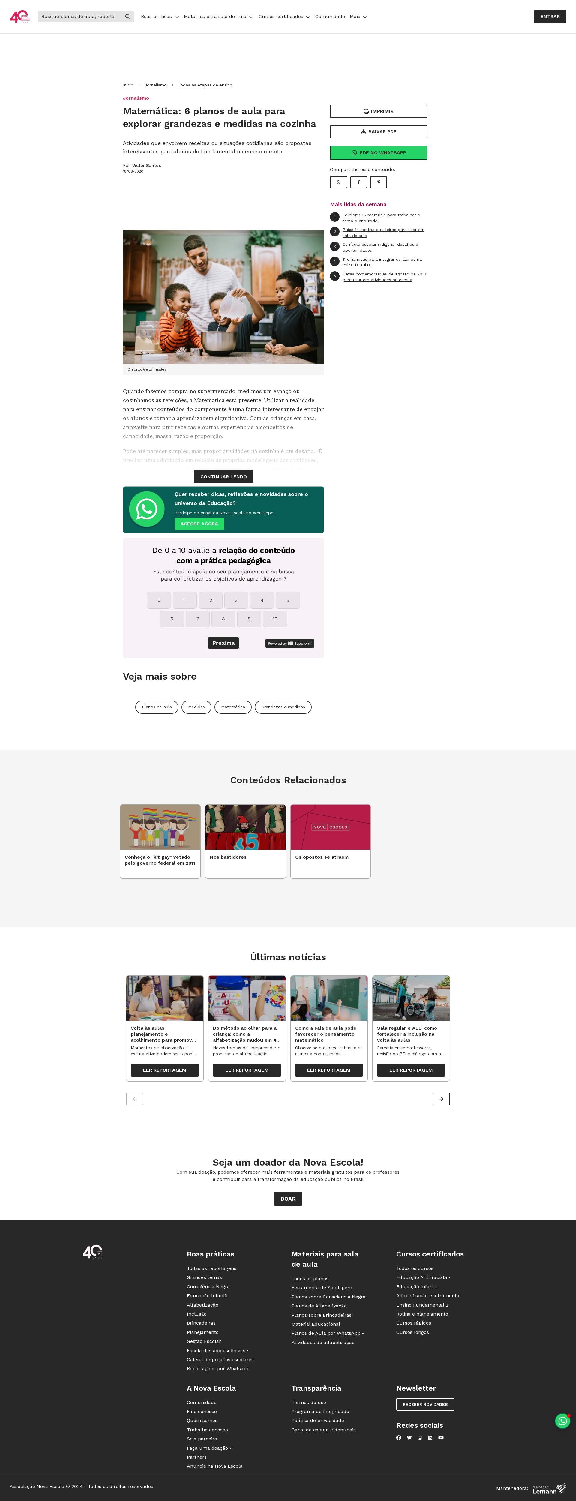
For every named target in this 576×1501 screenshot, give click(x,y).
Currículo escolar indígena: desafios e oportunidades (376, 247)
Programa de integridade (320, 1411)
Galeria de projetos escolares (220, 1359)
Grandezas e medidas (283, 706)
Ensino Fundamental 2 (422, 1305)
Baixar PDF (382, 131)
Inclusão (197, 1314)
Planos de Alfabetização (319, 1306)
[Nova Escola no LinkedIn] (430, 1437)
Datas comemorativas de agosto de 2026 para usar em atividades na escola (381, 277)
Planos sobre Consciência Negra (329, 1297)
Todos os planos (310, 1278)
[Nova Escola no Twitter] (409, 1437)
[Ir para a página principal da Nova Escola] (20, 17)
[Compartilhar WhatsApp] (338, 182)
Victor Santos (146, 165)
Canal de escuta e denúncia (324, 1430)
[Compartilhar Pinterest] (378, 182)
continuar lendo (223, 476)
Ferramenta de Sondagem (322, 1287)
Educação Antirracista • (423, 1277)
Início (128, 85)
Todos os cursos (415, 1268)
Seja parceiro (202, 1439)
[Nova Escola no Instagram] (420, 1437)
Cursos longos (412, 1332)
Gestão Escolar (204, 1341)
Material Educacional (316, 1324)
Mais (355, 16)
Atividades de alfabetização (323, 1342)
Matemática (233, 706)
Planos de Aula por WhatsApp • (328, 1333)
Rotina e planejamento (422, 1314)
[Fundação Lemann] (549, 1488)
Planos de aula (157, 706)
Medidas (196, 706)
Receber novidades (425, 1404)
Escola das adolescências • (218, 1350)
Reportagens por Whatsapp (218, 1368)
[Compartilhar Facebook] (358, 182)
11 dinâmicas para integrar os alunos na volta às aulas (378, 262)
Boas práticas (156, 16)
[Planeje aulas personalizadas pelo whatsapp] (563, 1421)
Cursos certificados (281, 16)
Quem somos (202, 1420)
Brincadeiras (201, 1323)
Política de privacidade (318, 1420)
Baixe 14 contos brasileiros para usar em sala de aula (379, 232)
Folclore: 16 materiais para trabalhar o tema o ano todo (377, 217)
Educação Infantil (207, 1295)
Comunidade (330, 16)
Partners (197, 1457)
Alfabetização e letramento (427, 1295)
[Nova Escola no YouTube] (441, 1437)
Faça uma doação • (209, 1448)
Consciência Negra (208, 1286)
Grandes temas (204, 1277)
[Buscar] (128, 16)
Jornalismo (156, 85)
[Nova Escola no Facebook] (398, 1437)
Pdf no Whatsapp (383, 152)
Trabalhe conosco (207, 1430)
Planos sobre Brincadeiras (322, 1315)
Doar (288, 1199)
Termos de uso (309, 1402)
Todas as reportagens (211, 1268)
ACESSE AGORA (199, 524)
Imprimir (382, 111)
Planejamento (203, 1332)
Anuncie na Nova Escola (215, 1466)
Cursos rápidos (413, 1323)
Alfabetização (202, 1305)
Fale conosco (202, 1411)
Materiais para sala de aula (215, 16)
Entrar (550, 16)
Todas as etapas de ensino (205, 85)
